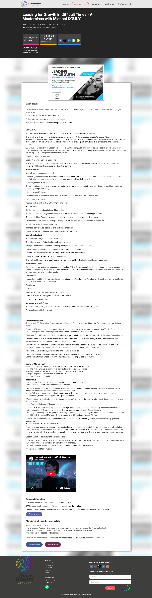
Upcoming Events (80, 4)
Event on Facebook (34, 544)
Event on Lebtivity (53, 544)
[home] (31, 4)
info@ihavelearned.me (51, 583)
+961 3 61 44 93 (50, 581)
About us (65, 4)
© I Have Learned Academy (69, 594)
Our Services (96, 4)
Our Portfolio (110, 4)
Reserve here (34, 514)
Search (47, 572)
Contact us (122, 4)
